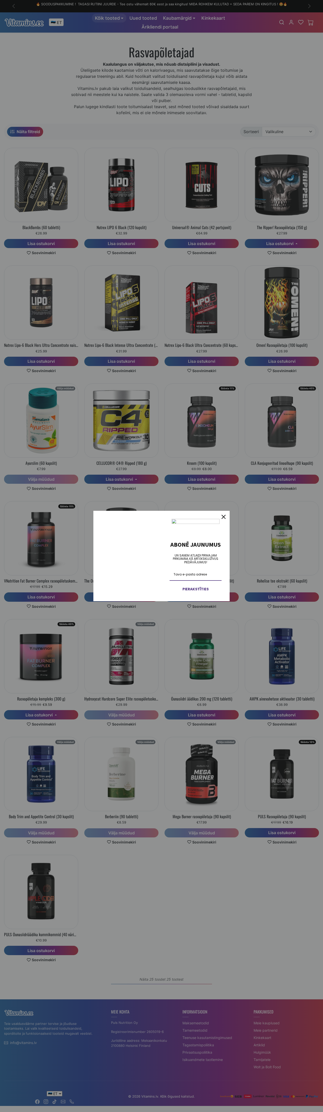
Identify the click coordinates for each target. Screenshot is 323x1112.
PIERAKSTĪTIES (195, 589)
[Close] (224, 517)
